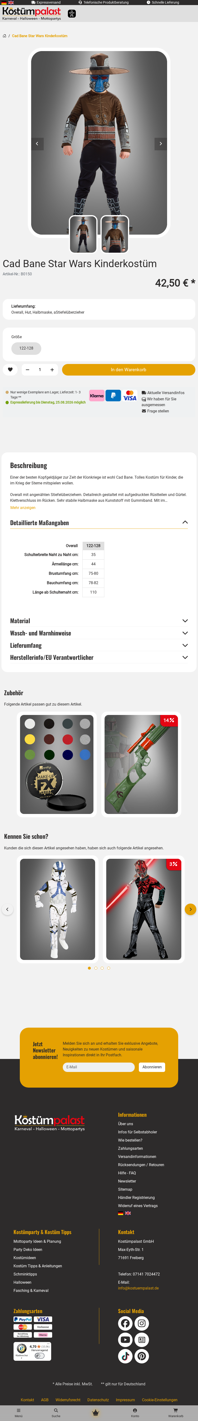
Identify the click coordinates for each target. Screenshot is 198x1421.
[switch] (39, 1356)
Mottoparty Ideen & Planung (37, 1241)
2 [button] (96, 968)
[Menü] (48, 1345)
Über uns (125, 1124)
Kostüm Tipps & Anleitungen (38, 1266)
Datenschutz (98, 1400)
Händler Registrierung (136, 1197)
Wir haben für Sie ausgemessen (158, 402)
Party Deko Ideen (28, 1249)
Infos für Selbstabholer (137, 1132)
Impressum (125, 1400)
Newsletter (127, 1181)
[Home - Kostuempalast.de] (56, 1123)
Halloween (22, 1282)
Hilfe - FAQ (127, 1173)
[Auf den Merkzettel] (10, 370)
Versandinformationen (137, 1156)
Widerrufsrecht (68, 1400)
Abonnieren (152, 1067)
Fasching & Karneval (31, 1290)
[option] (99, 143)
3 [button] (102, 968)
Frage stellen (157, 411)
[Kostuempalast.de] (32, 13)
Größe (16, 337)
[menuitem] (4, 2)
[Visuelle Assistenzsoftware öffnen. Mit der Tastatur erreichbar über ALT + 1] (68, 13)
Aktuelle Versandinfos (165, 392)
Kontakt (27, 1400)
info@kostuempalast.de (138, 1288)
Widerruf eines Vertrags (138, 1205)
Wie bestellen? (130, 1140)
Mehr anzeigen (22, 507)
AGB (45, 1400)
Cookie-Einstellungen (159, 1400)
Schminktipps (25, 1274)
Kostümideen (25, 1258)
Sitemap (125, 1189)
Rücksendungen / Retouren (141, 1165)
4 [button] (109, 968)
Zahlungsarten (130, 1148)
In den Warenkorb (128, 369)
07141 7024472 (146, 1274)
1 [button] (89, 968)
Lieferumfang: (23, 306)
